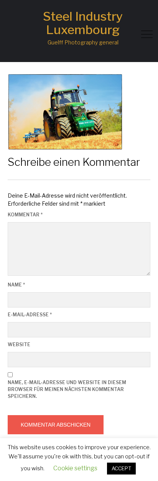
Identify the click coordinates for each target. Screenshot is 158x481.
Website (19, 344)
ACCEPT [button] (121, 468)
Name (16, 285)
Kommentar (25, 215)
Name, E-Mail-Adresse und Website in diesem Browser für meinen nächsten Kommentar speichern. (67, 389)
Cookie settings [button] (75, 468)
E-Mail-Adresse (30, 314)
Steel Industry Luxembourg (83, 23)
